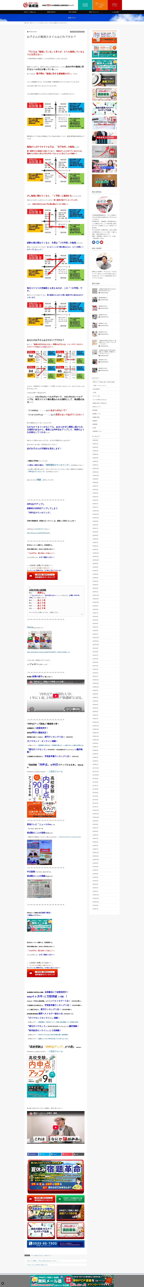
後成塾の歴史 (96, 417)
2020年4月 (95, 708)
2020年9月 (95, 690)
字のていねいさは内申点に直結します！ (37, 1264)
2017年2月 (95, 803)
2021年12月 (96, 637)
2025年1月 (95, 507)
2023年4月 (95, 581)
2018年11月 (96, 736)
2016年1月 (95, 849)
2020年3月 (95, 711)
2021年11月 (96, 641)
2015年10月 (96, 859)
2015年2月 (95, 887)
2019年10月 (96, 729)
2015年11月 (96, 856)
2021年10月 (96, 644)
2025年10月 (96, 475)
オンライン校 (96, 396)
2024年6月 (95, 531)
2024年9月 (95, 521)
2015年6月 (95, 873)
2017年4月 (95, 796)
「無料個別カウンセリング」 (57, 465)
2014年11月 (96, 898)
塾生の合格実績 (72, 12)
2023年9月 (95, 563)
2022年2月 (95, 630)
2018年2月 (95, 761)
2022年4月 (95, 623)
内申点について (47, 1255)
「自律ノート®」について (99, 385)
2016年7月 (95, 828)
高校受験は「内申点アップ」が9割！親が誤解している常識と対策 (58, 1022)
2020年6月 (95, 701)
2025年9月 (95, 479)
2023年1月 (95, 591)
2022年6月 (95, 616)
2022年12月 (96, 595)
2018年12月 (96, 732)
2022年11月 (96, 598)
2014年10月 (96, 902)
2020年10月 (96, 687)
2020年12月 (96, 680)
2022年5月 (95, 620)
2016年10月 (96, 817)
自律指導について (97, 431)
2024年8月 (95, 524)
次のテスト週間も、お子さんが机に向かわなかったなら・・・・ (44, 1260)
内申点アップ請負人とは (30, 12)
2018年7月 (95, 746)
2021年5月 (95, 662)
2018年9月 (95, 743)
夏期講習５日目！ (103, 359)
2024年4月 (95, 539)
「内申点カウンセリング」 (36, 471)
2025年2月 (95, 503)
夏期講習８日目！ (103, 314)
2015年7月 (95, 870)
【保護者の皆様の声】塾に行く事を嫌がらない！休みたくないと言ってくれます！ (107, 342)
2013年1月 (95, 909)
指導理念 (95, 420)
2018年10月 (96, 739)
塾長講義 (95, 410)
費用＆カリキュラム (94, 12)
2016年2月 (95, 845)
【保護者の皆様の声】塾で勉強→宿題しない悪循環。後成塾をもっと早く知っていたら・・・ (107, 352)
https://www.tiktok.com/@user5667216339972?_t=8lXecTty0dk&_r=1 (48, 652)
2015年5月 (95, 877)
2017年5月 (95, 792)
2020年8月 (95, 694)
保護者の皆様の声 (51, 12)
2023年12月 (96, 553)
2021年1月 (95, 676)
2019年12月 (96, 722)
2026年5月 (95, 450)
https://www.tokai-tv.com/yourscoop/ (69, 837)
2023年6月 (95, 574)
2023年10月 (96, 560)
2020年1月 (95, 718)
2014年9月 (95, 905)
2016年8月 (95, 824)
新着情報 (95, 424)
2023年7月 (95, 570)
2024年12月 (96, 510)
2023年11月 (96, 556)
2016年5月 (95, 835)
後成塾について (97, 413)
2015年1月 (95, 891)
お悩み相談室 (96, 389)
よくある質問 (115, 12)
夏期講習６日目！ (103, 332)
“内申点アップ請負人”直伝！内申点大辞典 (103, 382)
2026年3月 (95, 457)
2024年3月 (95, 542)
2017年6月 (95, 789)
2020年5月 (95, 704)
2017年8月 (95, 782)
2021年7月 (95, 655)
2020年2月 (95, 715)
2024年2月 (95, 546)
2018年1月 (95, 764)
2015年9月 (95, 863)
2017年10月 (96, 775)
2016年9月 (95, 820)
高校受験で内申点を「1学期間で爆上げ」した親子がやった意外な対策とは (60, 745)
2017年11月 (96, 771)
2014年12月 (96, 894)
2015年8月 (95, 866)
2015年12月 (96, 852)
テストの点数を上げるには (77, 31)
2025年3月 (95, 500)
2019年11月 (96, 725)
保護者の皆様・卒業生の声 (100, 403)
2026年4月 (95, 454)
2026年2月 (95, 461)
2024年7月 (95, 528)
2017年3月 (95, 799)
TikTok (30, 627)
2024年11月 (96, 514)
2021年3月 (95, 669)
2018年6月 (95, 750)
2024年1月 (95, 549)
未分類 (94, 427)
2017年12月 (96, 768)
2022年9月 (95, 605)
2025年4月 (95, 496)
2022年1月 (95, 634)
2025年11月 (96, 472)
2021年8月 (95, 651)
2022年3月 (95, 627)
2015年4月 (95, 880)
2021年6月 (95, 658)
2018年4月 (95, 757)
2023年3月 (95, 584)
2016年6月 (95, 831)
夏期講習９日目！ (103, 306)
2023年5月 (95, 577)
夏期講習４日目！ (103, 368)
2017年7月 (95, 785)
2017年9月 (95, 778)
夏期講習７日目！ (103, 323)
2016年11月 (96, 813)
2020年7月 (95, 697)
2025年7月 (95, 486)
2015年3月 (95, 884)
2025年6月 (95, 489)
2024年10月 (96, 517)
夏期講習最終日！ (103, 297)
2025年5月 (95, 493)
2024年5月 (95, 535)
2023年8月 (95, 567)
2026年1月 (95, 465)
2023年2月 (95, 588)
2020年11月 (96, 683)
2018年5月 (95, 754)
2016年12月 (96, 810)
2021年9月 (95, 648)
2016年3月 (95, 842)
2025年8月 (95, 482)
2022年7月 (95, 613)
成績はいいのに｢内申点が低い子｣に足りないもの (53, 1038)
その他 (94, 392)
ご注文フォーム (56, 771)
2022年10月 (96, 602)
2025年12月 (96, 468)
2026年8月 (95, 440)
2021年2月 (95, 672)
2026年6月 (95, 447)
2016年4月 (95, 838)
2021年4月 (95, 665)
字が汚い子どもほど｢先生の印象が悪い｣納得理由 (53, 1034)
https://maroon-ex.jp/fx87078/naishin (38, 533)
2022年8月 (95, 609)
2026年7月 (95, 443)
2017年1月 (95, 806)
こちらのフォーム (40, 529)
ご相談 (38, 480)
